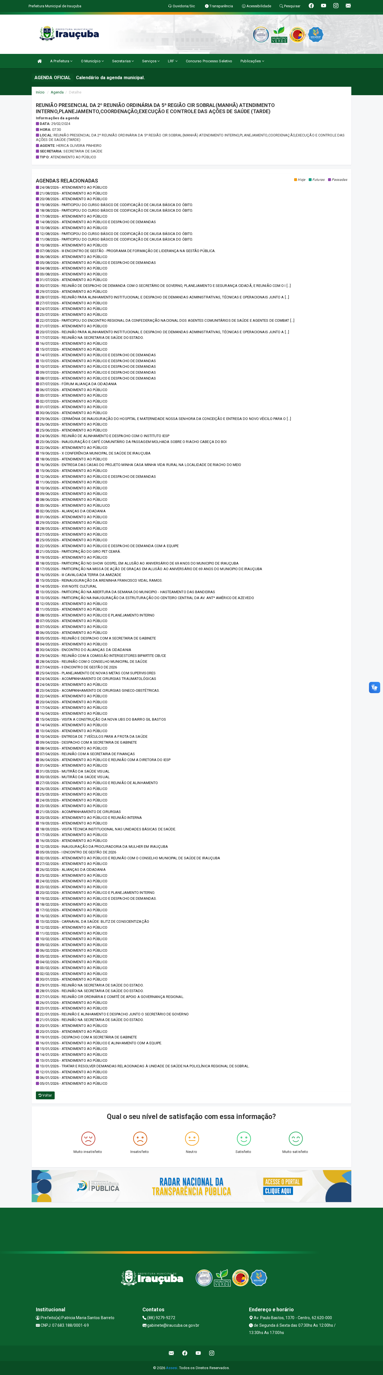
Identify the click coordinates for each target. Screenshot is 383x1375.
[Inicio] (39, 61)
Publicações (251, 61)
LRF (171, 61)
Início (40, 92)
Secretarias (121, 61)
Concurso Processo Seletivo (209, 61)
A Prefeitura (60, 61)
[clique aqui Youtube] (198, 1353)
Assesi (171, 1368)
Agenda (57, 92)
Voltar (46, 1095)
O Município (91, 61)
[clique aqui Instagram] (212, 1353)
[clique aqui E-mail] (171, 1353)
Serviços (149, 61)
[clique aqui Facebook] (185, 1353)
